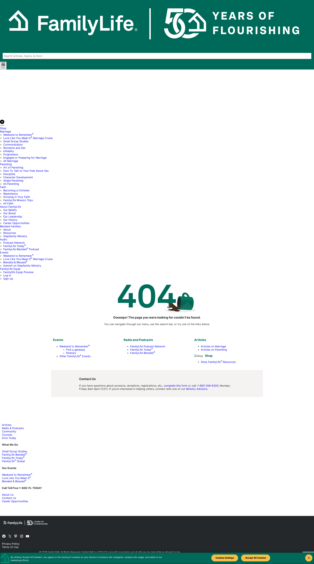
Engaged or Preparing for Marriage (25, 157)
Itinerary (71, 353)
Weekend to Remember (18, 134)
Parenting (6, 164)
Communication (13, 144)
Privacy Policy (10, 543)
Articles (6, 424)
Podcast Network (14, 242)
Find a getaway (75, 349)
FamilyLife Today (14, 246)
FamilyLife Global (13, 461)
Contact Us (9, 498)
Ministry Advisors (196, 388)
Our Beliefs (10, 210)
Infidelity (8, 151)
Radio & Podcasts (13, 428)
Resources (9, 232)
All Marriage (10, 161)
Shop (3, 128)
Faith (3, 187)
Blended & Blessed (15, 262)
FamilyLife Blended (142, 353)
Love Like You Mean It (16, 478)
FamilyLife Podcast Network (147, 346)
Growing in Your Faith (16, 197)
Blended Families (10, 226)
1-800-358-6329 (207, 385)
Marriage (5, 131)
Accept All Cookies (255, 557)
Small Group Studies (15, 141)
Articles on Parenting (214, 349)
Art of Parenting (13, 167)
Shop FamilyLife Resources (218, 362)
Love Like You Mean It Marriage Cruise (28, 138)
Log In (7, 275)
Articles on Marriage (213, 346)
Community (9, 431)
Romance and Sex (14, 147)
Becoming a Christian (16, 190)
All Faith (8, 203)
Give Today (9, 438)
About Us (8, 494)
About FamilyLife (10, 206)
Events (4, 252)
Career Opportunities (16, 223)
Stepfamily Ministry (15, 236)
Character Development (18, 177)
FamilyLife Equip (10, 268)
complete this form (175, 385)
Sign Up (8, 278)
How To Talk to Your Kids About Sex (26, 170)
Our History (10, 219)
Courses (7, 434)
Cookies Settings (225, 557)
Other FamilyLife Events (75, 356)
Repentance (10, 193)
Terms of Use (10, 547)
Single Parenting (13, 180)
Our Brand (9, 213)
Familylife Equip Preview (18, 272)
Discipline (9, 174)
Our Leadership (12, 216)
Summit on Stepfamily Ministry (22, 265)
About (7, 229)
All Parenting (11, 183)
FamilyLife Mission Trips (18, 200)
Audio (3, 239)
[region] (157, 558)
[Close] (308, 558)
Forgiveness (10, 154)
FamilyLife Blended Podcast (21, 249)
